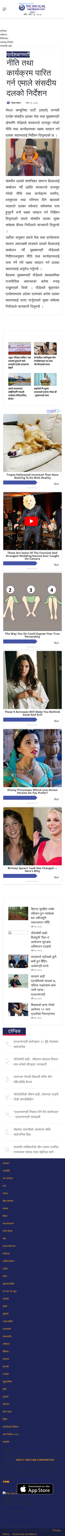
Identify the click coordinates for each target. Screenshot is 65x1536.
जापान (5, 1193)
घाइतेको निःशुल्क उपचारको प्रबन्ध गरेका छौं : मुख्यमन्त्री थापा (45, 392)
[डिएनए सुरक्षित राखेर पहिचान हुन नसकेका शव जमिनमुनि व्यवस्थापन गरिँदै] (18, 919)
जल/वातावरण (8, 1223)
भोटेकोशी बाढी (6, 45)
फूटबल (5, 1396)
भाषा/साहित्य (8, 1321)
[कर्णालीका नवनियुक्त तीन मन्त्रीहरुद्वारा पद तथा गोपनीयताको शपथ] (45, 353)
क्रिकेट (6, 1404)
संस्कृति (6, 1441)
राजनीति (6, 1170)
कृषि (4, 1389)
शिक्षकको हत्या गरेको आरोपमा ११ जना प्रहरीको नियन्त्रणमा (43, 1009)
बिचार (5, 1215)
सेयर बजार (7, 1411)
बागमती (23, 54)
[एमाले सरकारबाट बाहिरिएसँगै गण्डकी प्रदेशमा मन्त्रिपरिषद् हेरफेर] (19, 384)
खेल (4, 1238)
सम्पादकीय (7, 1336)
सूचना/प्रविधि (8, 1283)
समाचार (6, 1163)
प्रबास (5, 1208)
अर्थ (4, 1185)
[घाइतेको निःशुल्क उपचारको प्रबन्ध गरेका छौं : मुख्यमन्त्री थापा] (45, 384)
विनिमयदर (4, 38)
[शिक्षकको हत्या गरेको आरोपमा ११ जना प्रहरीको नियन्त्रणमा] (18, 1015)
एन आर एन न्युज (9, 1291)
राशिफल (3, 34)
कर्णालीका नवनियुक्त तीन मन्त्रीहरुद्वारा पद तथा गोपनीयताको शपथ (45, 361)
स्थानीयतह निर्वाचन (10, 1426)
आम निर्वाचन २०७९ (11, 1434)
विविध (5, 1419)
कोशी (5, 1306)
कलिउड (6, 1253)
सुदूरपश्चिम (7, 1381)
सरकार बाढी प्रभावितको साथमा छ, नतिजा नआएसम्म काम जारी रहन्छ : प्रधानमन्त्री (43, 985)
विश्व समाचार (8, 1200)
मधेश (5, 1276)
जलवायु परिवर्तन (6, 42)
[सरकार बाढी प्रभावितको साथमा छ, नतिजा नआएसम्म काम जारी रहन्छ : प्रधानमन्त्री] (18, 986)
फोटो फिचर (7, 1231)
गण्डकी (6, 1374)
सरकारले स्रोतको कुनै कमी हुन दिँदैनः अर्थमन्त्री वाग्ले (43, 961)
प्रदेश (11, 54)
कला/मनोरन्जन (9, 1246)
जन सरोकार (8, 1178)
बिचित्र (6, 1351)
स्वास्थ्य (6, 1358)
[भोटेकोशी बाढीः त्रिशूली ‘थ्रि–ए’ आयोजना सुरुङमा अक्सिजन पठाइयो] (18, 933)
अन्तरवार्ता (7, 1328)
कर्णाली (6, 1298)
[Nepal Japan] (32, 7)
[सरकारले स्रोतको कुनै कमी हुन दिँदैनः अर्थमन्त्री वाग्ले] (18, 967)
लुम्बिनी (5, 1313)
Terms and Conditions (24, 1534)
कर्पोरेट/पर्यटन (8, 1261)
